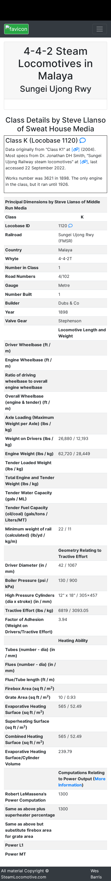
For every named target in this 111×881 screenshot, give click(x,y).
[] (76, 149)
